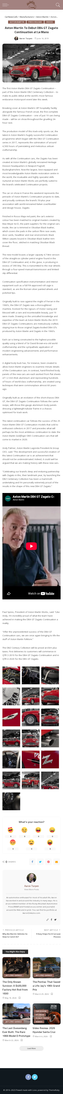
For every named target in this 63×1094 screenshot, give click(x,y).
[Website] (47, 920)
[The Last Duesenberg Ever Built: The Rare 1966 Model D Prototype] (16, 1013)
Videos (49, 22)
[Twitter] (40, 862)
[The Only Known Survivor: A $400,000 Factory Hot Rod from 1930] (16, 967)
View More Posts (31, 889)
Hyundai (40, 1015)
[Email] (56, 862)
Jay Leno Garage (13, 975)
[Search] (57, 5)
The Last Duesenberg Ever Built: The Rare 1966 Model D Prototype (16, 1032)
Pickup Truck (42, 1018)
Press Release (35, 22)
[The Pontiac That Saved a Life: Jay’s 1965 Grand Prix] (47, 967)
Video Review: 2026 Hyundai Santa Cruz (44, 1030)
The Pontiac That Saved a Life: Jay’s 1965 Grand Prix (46, 985)
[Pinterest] (48, 862)
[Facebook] (32, 862)
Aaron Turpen (25, 38)
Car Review (41, 1011)
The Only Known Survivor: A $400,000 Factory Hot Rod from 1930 (15, 987)
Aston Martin (17, 22)
